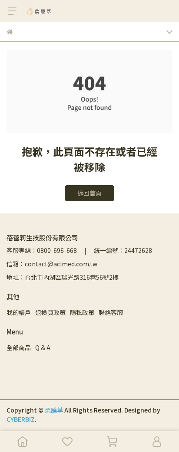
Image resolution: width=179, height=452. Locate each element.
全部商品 (19, 347)
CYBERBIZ (21, 419)
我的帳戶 (19, 312)
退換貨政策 (50, 312)
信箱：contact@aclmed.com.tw (52, 263)
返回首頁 (89, 193)
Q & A (42, 347)
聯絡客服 (111, 312)
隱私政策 (82, 312)
